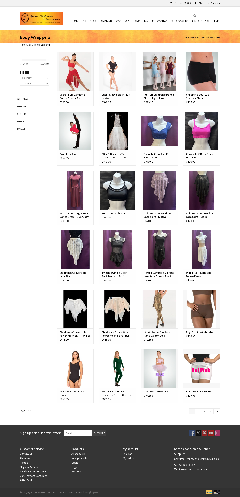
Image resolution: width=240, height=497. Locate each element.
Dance (137, 21)
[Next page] (216, 411)
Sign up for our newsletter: (40, 433)
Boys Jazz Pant (69, 154)
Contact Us (165, 21)
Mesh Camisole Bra (113, 213)
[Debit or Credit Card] (216, 492)
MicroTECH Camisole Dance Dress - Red (72, 96)
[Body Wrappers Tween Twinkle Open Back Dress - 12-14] (117, 249)
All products (78, 453)
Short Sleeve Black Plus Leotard (116, 96)
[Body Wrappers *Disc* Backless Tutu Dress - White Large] (117, 131)
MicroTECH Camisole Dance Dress (198, 274)
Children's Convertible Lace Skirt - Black (199, 215)
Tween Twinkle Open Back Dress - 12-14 (114, 274)
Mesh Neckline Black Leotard (72, 393)
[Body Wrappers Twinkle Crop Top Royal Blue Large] (159, 131)
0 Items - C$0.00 (182, 3)
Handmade (106, 21)
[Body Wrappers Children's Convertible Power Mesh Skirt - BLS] (117, 309)
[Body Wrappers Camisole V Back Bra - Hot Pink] (201, 131)
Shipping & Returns (30, 467)
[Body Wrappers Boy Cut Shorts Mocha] (201, 309)
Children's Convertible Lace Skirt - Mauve (157, 215)
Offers (74, 462)
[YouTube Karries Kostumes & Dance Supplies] (211, 433)
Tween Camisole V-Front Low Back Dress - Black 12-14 (159, 274)
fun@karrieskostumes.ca (193, 469)
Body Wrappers (211, 37)
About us (182, 21)
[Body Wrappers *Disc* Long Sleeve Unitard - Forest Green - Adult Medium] (117, 368)
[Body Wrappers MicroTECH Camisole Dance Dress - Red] (75, 71)
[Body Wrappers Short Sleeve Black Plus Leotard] (117, 71)
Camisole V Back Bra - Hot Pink (199, 155)
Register (127, 453)
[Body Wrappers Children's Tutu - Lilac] (159, 368)
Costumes (123, 21)
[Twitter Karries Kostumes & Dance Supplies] (198, 433)
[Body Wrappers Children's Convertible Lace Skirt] (75, 249)
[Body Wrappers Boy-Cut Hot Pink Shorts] (201, 368)
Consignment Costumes (33, 475)
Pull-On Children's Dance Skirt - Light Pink (159, 96)
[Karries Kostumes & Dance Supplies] (41, 18)
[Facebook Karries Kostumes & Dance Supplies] (192, 433)
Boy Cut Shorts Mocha (199, 332)
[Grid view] (22, 72)
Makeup (149, 21)
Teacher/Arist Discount (33, 471)
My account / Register (209, 3)
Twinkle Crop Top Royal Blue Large (158, 155)
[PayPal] (209, 492)
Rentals (196, 21)
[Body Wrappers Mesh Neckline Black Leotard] (75, 368)
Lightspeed (93, 492)
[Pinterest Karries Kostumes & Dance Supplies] (204, 433)
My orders (128, 458)
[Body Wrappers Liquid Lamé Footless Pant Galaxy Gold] (159, 309)
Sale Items (212, 21)
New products (79, 458)
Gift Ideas (89, 21)
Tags (74, 467)
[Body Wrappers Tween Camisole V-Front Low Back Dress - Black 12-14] (159, 249)
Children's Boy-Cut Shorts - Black (197, 96)
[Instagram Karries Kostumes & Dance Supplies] (217, 433)
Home (76, 21)
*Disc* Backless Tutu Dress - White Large (114, 155)
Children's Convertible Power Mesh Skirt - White (75, 333)
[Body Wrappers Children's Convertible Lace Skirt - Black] (201, 190)
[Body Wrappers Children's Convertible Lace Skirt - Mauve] (159, 190)
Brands (197, 37)
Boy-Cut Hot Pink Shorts (201, 391)
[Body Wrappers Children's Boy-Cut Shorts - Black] (201, 71)
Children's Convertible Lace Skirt (73, 274)
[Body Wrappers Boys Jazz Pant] (75, 131)
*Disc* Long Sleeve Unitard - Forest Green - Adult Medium (116, 393)
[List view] (27, 72)
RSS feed (76, 471)
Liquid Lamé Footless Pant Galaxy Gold (157, 333)
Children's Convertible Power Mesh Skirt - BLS (115, 333)
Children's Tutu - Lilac (157, 391)
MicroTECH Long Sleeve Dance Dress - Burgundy (74, 215)
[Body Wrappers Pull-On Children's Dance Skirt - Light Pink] (159, 71)
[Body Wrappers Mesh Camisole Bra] (117, 190)
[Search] (194, 15)
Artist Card (26, 480)
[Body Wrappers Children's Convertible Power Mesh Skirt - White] (75, 309)
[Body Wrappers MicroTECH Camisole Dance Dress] (201, 249)
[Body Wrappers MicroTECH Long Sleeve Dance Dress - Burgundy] (75, 190)
